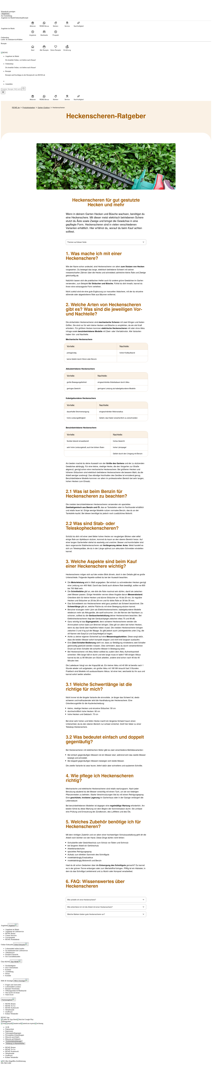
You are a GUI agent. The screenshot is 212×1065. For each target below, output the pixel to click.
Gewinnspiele (10, 937)
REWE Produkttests (12, 939)
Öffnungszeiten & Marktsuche (15, 991)
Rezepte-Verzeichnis (12, 989)
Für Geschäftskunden (12, 956)
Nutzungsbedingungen (13, 1033)
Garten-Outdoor (44, 107)
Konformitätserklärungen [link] (14, 1041)
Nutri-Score (9, 995)
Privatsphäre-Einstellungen (14, 1035)
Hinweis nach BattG (12, 1037)
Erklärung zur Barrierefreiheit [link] (15, 1043)
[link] (108, 58)
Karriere (8, 970)
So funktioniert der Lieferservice (16, 950)
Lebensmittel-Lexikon (13, 987)
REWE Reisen (10, 1004)
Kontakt (8, 976)
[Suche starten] (23, 88)
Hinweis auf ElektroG (13, 1039)
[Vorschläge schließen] (3, 92)
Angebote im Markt (12, 929)
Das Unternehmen (11, 968)
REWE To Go (10, 1006)
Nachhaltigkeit (10, 966)
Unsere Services (11, 935)
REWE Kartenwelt (12, 1008)
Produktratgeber (28, 107)
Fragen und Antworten (13, 985)
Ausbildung (9, 972)
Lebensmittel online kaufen (14, 949)
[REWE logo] (4, 52)
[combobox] (11, 89)
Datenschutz (9, 1029)
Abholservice (10, 952)
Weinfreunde (9, 1010)
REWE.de (16, 107)
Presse (7, 974)
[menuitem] (32, 24)
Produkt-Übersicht (11, 954)
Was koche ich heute (12, 993)
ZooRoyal (8, 1012)
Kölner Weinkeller (11, 1014)
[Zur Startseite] (8, 4)
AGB (7, 1027)
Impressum (9, 1031)
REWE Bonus (10, 933)
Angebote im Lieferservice (14, 931)
